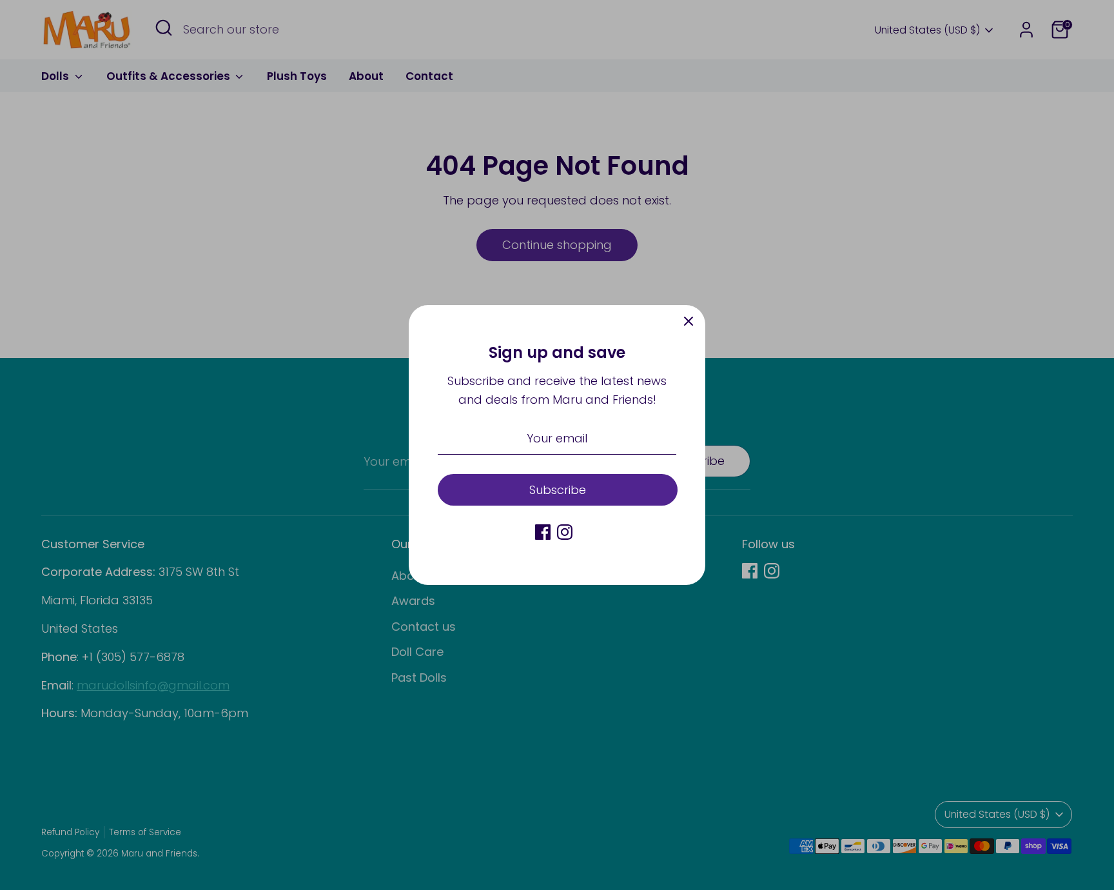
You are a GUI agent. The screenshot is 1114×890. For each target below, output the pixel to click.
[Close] (688, 322)
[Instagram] (564, 532)
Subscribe (557, 490)
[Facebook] (543, 532)
